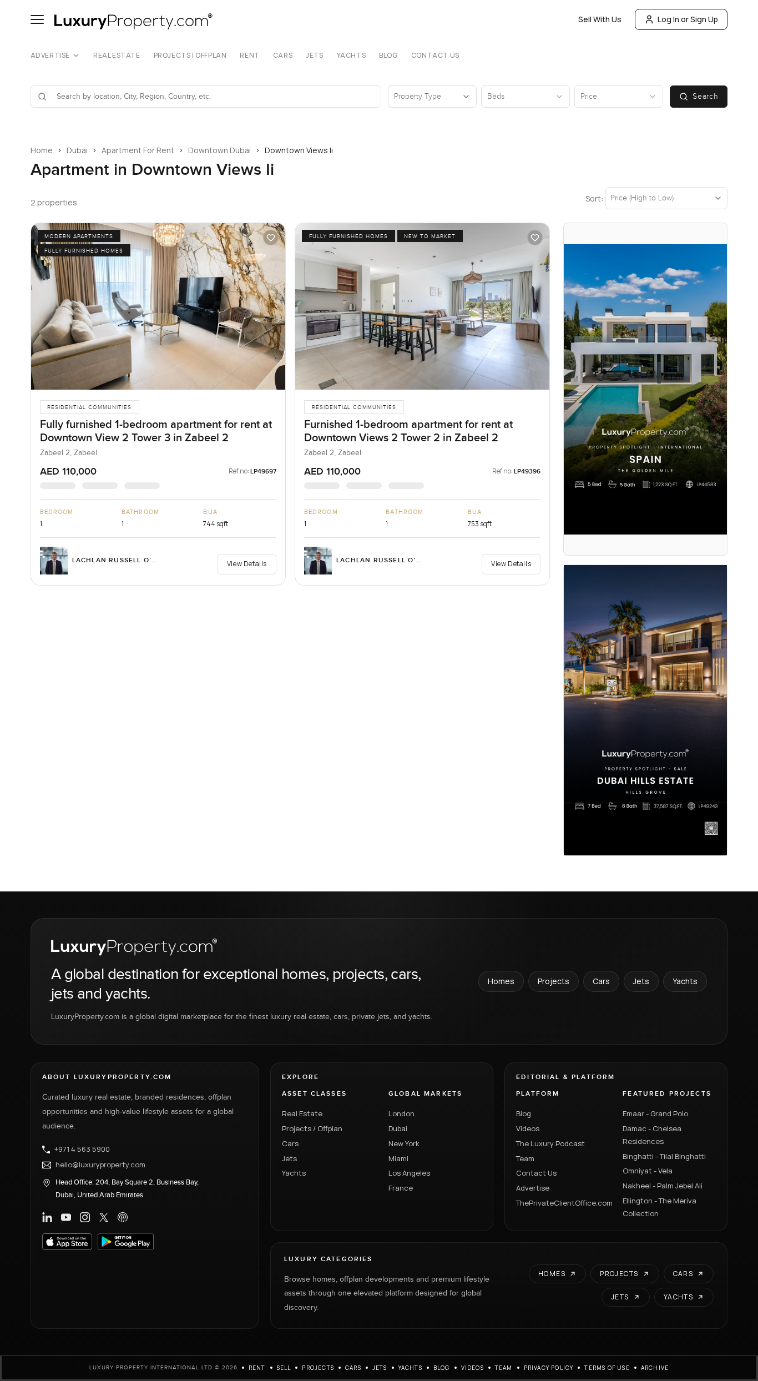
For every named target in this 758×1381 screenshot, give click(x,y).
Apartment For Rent (138, 150)
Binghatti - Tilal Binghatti (664, 1156)
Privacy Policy (549, 1367)
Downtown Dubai (219, 150)
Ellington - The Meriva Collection (659, 1207)
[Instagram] (85, 1217)
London (401, 1113)
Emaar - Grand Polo (655, 1113)
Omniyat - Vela (648, 1171)
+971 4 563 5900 (82, 1149)
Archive (655, 1367)
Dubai (77, 150)
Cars (282, 55)
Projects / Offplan (312, 1128)
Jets (314, 55)
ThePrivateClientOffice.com (562, 1203)
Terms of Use (606, 1367)
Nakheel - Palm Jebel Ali (663, 1186)
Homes (501, 981)
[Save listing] (271, 237)
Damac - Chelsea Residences (652, 1134)
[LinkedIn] (47, 1217)
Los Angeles (409, 1173)
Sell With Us (599, 19)
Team (525, 1158)
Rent (249, 55)
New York (404, 1143)
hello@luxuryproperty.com (100, 1165)
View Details (247, 563)
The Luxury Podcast (550, 1143)
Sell (284, 1367)
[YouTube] (66, 1217)
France (400, 1188)
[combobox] (213, 96)
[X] (104, 1217)
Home (42, 150)
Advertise (50, 55)
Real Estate (116, 55)
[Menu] (37, 19)
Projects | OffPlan (190, 55)
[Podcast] (123, 1217)
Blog (388, 55)
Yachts (351, 55)
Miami (398, 1158)
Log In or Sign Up (688, 19)
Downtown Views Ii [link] (299, 150)
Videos (527, 1128)
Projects (553, 981)
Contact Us (435, 55)
